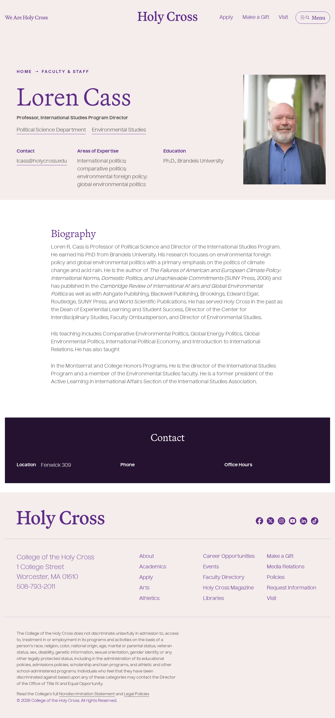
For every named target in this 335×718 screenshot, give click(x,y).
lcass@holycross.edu (42, 161)
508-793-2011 (36, 587)
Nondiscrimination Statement (87, 694)
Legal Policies (136, 694)
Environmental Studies (119, 130)
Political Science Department (51, 130)
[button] (313, 18)
